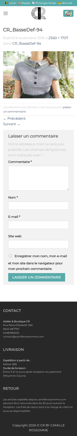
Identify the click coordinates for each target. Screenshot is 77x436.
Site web (14, 236)
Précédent (14, 118)
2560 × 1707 (58, 38)
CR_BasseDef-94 (26, 43)
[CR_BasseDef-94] (38, 75)
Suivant (11, 124)
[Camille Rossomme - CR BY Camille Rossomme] (38, 13)
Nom (13, 197)
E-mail (14, 217)
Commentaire (20, 162)
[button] (5, 13)
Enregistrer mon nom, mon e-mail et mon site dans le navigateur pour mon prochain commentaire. (37, 262)
